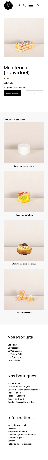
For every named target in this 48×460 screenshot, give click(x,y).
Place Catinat (14, 383)
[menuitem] (18, 5)
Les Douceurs (14, 357)
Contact (11, 441)
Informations (21, 417)
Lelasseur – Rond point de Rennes (23, 390)
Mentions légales (15, 437)
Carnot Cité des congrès (19, 386)
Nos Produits (20, 337)
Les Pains (12, 345)
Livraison (12, 428)
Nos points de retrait (17, 425)
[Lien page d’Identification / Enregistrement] (18, 5)
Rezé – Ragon (14, 393)
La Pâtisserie (13, 348)
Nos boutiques (22, 376)
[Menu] (29, 5)
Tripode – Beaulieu (16, 396)
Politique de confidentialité (20, 444)
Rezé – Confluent (16, 399)
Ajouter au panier (12, 93)
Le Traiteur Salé (15, 354)
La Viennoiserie (15, 351)
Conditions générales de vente (22, 434)
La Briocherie (14, 360)
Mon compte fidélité (17, 431)
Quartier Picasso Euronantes (21, 402)
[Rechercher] (23, 5)
